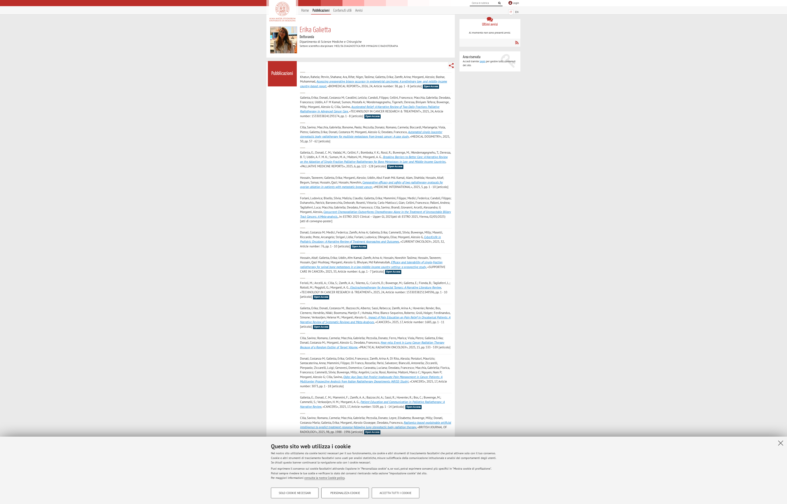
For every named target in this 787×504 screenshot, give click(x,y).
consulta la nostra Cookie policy (324, 478)
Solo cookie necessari (295, 493)
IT (511, 12)
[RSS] (516, 43)
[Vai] (499, 3)
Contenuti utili (342, 10)
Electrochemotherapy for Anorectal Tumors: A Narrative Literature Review (395, 287)
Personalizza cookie (345, 493)
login (482, 61)
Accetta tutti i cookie (396, 493)
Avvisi (359, 10)
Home (305, 10)
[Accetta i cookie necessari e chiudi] (780, 443)
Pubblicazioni (321, 10)
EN (517, 12)
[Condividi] (451, 65)
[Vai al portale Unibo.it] (282, 11)
